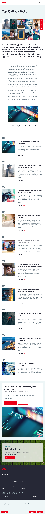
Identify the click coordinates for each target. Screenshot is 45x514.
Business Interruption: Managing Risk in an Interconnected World (29, 166)
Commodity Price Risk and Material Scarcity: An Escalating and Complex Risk (30, 265)
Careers (3, 483)
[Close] (43, 502)
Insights (13, 486)
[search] (39, 2)
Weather (22, 486)
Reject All (32, 512)
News (3, 488)
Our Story (4, 481)
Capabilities (14, 481)
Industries (14, 483)
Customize (4, 512)
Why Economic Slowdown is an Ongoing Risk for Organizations (30, 191)
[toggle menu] (42, 2)
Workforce (23, 488)
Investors (4, 486)
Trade (22, 481)
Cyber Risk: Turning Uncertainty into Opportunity (22, 126)
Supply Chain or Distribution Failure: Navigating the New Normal (28, 291)
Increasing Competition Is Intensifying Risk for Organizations (29, 242)
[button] (10, 403)
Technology (23, 483)
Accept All (40, 512)
